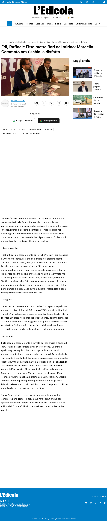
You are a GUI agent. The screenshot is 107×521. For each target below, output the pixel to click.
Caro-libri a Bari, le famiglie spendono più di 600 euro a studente (98, 100)
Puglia (58, 23)
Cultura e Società (84, 23)
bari (5, 129)
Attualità (19, 23)
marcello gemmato (30, 129)
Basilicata (68, 23)
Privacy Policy (56, 519)
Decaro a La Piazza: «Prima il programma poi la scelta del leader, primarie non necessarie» (98, 73)
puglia (48, 129)
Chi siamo (95, 496)
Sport (97, 23)
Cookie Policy (44, 519)
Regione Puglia (31, 133)
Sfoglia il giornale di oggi (16, 2)
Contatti (103, 496)
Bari (11, 42)
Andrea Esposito (18, 101)
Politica (29, 23)
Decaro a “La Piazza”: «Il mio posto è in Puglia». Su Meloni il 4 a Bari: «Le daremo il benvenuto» (98, 114)
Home (4, 42)
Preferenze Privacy (69, 519)
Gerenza (34, 519)
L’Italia (49, 23)
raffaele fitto (11, 133)
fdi (13, 129)
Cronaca (40, 23)
